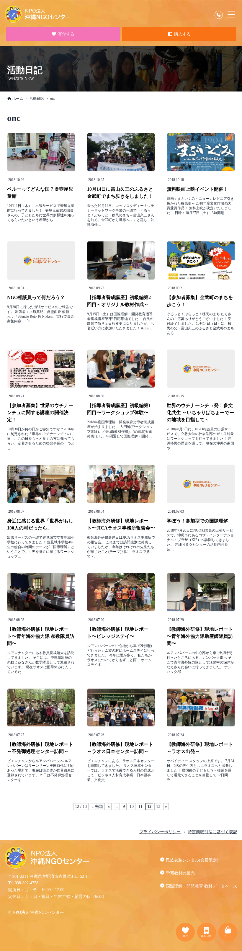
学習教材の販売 (180, 873)
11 (140, 806)
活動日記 (37, 99)
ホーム (17, 99)
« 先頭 (97, 806)
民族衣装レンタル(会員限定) (192, 860)
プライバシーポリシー (160, 832)
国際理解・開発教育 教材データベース (201, 886)
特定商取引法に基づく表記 (212, 832)
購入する (182, 34)
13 (158, 806)
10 (132, 806)
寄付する (65, 34)
